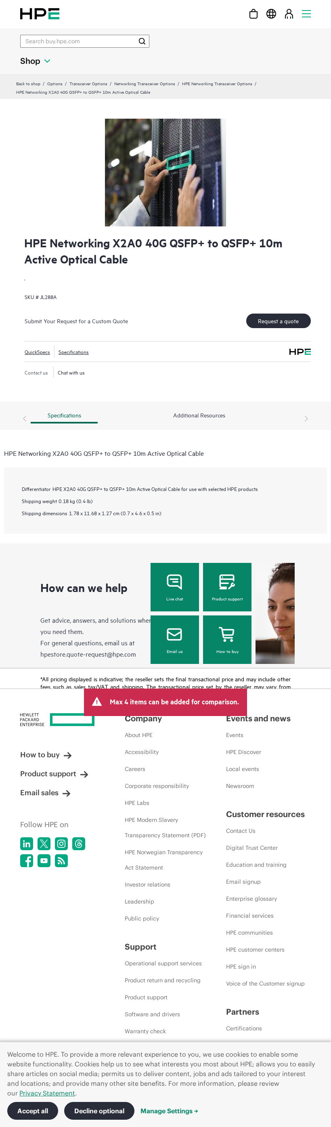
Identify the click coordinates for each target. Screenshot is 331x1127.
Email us (175, 651)
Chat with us (71, 372)
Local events (242, 769)
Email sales (39, 792)
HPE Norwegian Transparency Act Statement (164, 860)
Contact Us (241, 830)
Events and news (258, 718)
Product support (227, 598)
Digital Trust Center (252, 847)
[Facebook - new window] (26, 860)
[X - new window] (44, 843)
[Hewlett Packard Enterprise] (39, 13)
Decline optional (99, 1111)
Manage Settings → (169, 1111)
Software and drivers (152, 1014)
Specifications (74, 351)
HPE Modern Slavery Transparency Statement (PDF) (165, 827)
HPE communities (249, 932)
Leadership (139, 901)
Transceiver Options (88, 83)
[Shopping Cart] (253, 13)
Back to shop (28, 83)
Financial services (250, 915)
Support (141, 947)
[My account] (289, 13)
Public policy (142, 918)
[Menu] (306, 13)
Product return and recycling (163, 980)
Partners (242, 1012)
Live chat (174, 598)
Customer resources (265, 814)
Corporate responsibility (157, 786)
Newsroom (240, 786)
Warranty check (145, 1031)
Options (55, 83)
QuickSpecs (37, 351)
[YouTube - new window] (44, 860)
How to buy (227, 651)
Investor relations (147, 884)
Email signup (243, 881)
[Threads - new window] (78, 843)
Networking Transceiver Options (144, 83)
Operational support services (163, 963)
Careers (135, 769)
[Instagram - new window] (61, 843)
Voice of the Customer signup (265, 983)
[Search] (142, 41)
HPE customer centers (255, 949)
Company (143, 718)
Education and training (256, 864)
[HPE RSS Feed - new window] (61, 860)
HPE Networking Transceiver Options (217, 83)
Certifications (244, 1028)
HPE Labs (137, 803)
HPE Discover (243, 752)
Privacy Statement (47, 1093)
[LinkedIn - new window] (26, 843)
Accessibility (142, 752)
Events (234, 735)
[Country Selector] (271, 13)
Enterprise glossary (251, 898)
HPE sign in (241, 966)
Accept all (32, 1111)
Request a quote (278, 320)
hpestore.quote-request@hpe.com (88, 653)
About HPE (139, 735)
